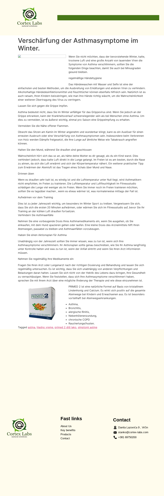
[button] (108, 17)
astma (31, 327)
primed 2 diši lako (65, 327)
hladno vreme (45, 327)
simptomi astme (87, 327)
